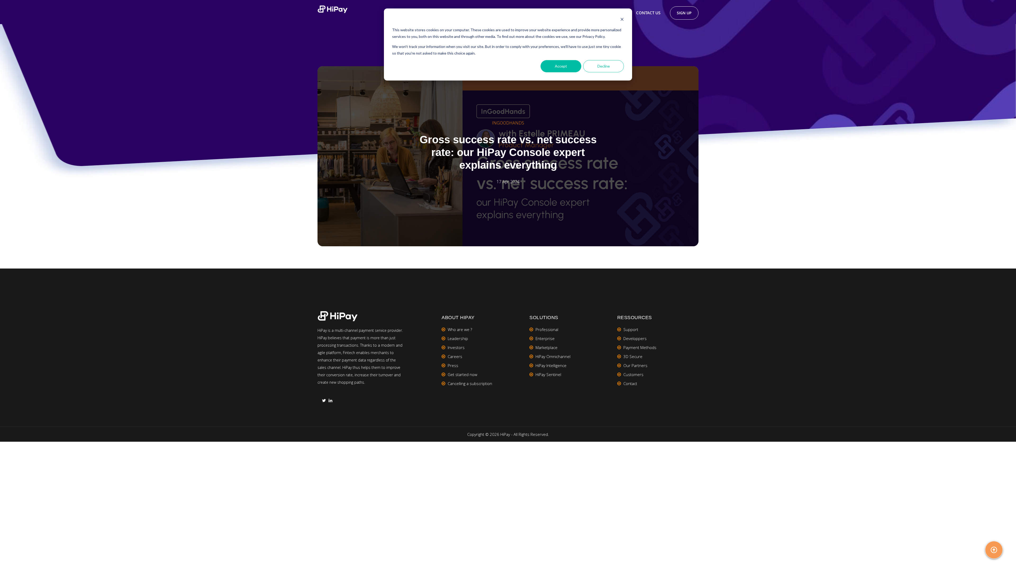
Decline (603, 66)
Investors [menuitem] (456, 347)
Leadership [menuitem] (458, 338)
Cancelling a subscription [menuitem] (470, 383)
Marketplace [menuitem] (546, 347)
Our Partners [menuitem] (635, 365)
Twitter (324, 401)
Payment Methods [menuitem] (639, 347)
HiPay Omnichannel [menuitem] (553, 356)
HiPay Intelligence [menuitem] (551, 365)
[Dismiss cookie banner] (622, 20)
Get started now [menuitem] (462, 374)
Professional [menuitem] (547, 329)
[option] (508, 156)
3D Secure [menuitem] (632, 356)
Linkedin (330, 401)
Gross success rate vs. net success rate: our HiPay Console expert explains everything (508, 152)
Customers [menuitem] (633, 374)
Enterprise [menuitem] (545, 338)
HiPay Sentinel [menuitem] (548, 374)
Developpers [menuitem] (635, 338)
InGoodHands (508, 123)
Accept (561, 66)
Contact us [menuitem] (648, 12)
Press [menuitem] (453, 365)
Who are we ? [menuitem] (460, 329)
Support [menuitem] (630, 329)
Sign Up (684, 12)
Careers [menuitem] (455, 356)
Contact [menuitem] (630, 383)
